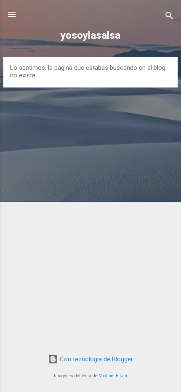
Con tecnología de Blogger (95, 359)
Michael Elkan (112, 376)
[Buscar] (169, 17)
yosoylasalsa (90, 35)
